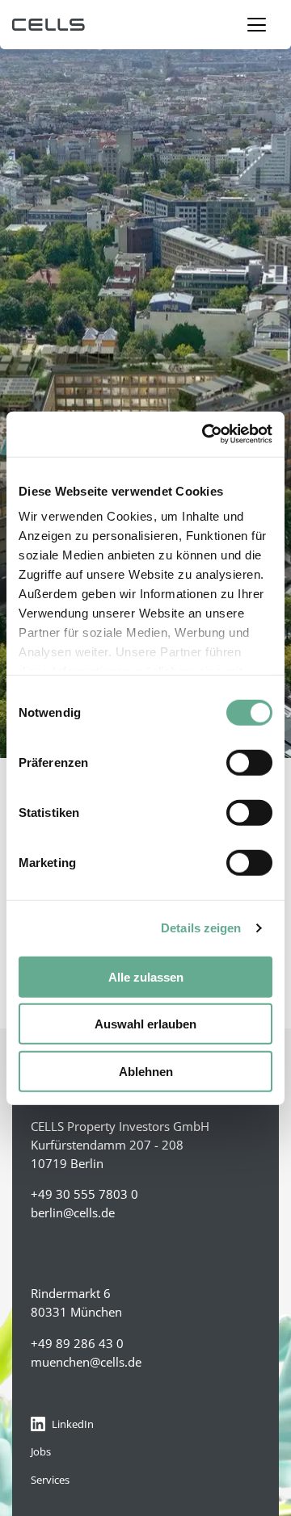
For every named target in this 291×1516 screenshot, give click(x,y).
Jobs (41, 1451)
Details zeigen (201, 928)
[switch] (249, 762)
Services (50, 1479)
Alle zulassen (145, 976)
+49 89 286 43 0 (77, 1343)
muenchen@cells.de (86, 1362)
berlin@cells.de (73, 1212)
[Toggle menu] (256, 24)
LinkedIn (73, 1424)
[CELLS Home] (145, 25)
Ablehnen (146, 1071)
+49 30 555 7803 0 (84, 1194)
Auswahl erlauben (145, 1024)
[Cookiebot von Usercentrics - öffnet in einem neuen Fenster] (205, 434)
